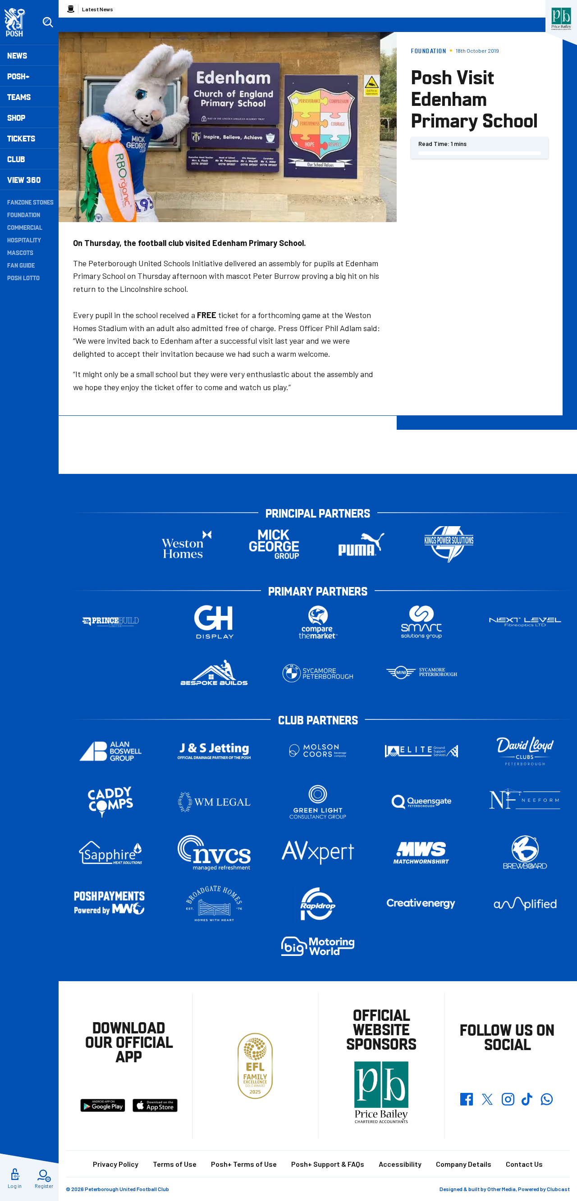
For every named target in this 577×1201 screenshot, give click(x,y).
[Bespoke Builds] (214, 673)
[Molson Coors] (317, 751)
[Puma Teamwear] (361, 544)
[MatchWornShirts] (421, 853)
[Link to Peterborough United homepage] (19, 22)
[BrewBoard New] (525, 853)
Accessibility (400, 1164)
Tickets (21, 138)
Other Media (501, 1189)
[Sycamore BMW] (317, 673)
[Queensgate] (421, 802)
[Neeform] (525, 802)
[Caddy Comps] (110, 802)
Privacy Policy (115, 1164)
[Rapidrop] (317, 904)
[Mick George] (274, 544)
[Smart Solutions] (421, 622)
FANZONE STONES (30, 201)
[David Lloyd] (525, 751)
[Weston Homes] (186, 544)
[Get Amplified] (525, 903)
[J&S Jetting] (214, 751)
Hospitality (24, 239)
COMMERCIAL (24, 227)
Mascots (20, 252)
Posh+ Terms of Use (244, 1164)
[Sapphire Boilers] (110, 853)
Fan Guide (21, 264)
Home (71, 9)
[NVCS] (214, 853)
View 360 (24, 179)
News (17, 55)
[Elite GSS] (421, 751)
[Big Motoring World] (317, 946)
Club (16, 158)
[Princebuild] (110, 622)
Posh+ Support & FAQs (327, 1164)
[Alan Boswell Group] (110, 751)
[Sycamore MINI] (421, 673)
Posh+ (18, 76)
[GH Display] (214, 622)
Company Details (463, 1164)
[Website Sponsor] (561, 19)
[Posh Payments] (110, 904)
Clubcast (558, 1189)
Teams (19, 96)
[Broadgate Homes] (214, 904)
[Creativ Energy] (421, 904)
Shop (16, 117)
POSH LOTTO (23, 277)
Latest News (97, 9)
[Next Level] (525, 622)
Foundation (23, 214)
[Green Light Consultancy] (317, 802)
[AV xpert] (317, 853)
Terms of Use (175, 1164)
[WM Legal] (214, 802)
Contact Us (524, 1164)
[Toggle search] (48, 22)
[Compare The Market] (317, 622)
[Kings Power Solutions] (448, 544)
